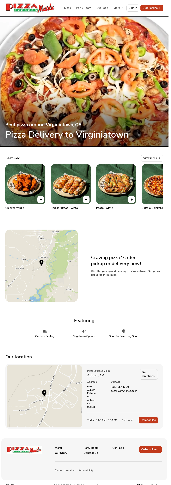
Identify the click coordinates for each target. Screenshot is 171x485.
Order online (148, 420)
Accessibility (85, 470)
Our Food (102, 8)
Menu (67, 8)
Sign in (133, 8)
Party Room (83, 8)
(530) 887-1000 (120, 387)
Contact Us (91, 453)
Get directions (148, 374)
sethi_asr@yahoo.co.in (124, 391)
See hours (127, 420)
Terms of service (64, 470)
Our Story (61, 453)
